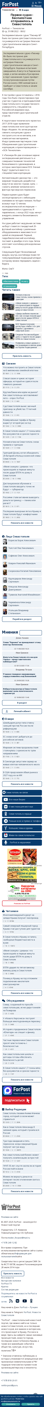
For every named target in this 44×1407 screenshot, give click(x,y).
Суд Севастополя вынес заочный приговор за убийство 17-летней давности (19, 409)
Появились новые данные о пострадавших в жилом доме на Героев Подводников (28, 345)
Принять (30, 1404)
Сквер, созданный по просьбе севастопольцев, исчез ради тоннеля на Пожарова (21, 1007)
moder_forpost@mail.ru (19, 1237)
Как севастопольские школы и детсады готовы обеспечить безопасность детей (18, 1057)
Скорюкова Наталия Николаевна (24, 571)
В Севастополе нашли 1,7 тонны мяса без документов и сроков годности (21, 432)
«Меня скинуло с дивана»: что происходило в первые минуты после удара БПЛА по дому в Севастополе (28, 306)
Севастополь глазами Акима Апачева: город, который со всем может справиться (21, 1116)
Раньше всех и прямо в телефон (25, 821)
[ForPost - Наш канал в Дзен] (35, 1301)
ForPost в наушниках (20, 842)
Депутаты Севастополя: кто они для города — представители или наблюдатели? (20, 659)
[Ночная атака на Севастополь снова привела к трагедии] (8, 297)
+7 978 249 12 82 (9, 1242)
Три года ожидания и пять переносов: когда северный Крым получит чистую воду (20, 1144)
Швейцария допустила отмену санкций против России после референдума (18, 725)
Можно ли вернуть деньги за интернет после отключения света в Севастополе (21, 1179)
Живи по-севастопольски (21, 835)
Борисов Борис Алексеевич (22, 540)
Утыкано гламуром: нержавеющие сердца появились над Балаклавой (19, 675)
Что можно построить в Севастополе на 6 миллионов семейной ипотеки (22, 369)
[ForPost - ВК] (17, 1301)
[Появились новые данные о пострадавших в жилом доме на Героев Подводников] (8, 345)
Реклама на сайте (9, 1217)
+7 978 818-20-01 (9, 1380)
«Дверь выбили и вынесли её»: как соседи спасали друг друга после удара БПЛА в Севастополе (28, 317)
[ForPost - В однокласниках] (31, 1301)
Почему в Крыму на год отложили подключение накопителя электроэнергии (20, 981)
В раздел (22, 702)
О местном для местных (21, 806)
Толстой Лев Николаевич (21, 548)
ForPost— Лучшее (29, 1307)
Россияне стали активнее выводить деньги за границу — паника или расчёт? (21, 500)
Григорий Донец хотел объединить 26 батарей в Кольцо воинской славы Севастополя (21, 455)
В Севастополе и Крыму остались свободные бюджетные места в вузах (19, 939)
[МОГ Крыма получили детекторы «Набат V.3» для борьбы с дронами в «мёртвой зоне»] (8, 327)
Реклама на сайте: (10, 1372)
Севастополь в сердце (20, 813)
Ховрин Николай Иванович (22, 563)
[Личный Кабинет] (33, 2)
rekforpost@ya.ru (9, 1385)
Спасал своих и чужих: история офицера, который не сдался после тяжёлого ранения (20, 381)
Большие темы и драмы (21, 828)
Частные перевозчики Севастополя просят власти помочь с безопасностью (20, 1043)
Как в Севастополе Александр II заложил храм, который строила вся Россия (21, 1130)
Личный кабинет (22, 711)
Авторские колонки (11, 1280)
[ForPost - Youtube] (24, 1301)
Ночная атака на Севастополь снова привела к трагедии (29, 297)
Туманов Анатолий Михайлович (24, 594)
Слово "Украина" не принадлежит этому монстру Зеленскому (22, 643)
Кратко (4, 1286)
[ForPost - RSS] (11, 1301)
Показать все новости (22, 523)
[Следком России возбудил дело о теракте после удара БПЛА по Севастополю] (8, 336)
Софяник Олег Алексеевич (21, 555)
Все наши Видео (17, 799)
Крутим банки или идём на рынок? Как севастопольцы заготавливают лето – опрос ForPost (20, 395)
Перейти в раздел (22, 619)
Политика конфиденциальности (12, 1400)
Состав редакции (10, 1289)
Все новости (7, 1277)
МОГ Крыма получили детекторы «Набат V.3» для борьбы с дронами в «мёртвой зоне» (28, 327)
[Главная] (10, 3)
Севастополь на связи (17, 792)
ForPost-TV (6, 1283)
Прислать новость (22, 356)
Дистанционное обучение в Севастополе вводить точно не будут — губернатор (19, 486)
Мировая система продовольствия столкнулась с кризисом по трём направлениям (20, 750)
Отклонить (10, 1404)
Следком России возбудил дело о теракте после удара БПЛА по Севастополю (28, 336)
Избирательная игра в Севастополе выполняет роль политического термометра (20, 691)
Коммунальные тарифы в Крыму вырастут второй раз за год (19, 421)
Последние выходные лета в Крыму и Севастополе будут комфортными (22, 513)
